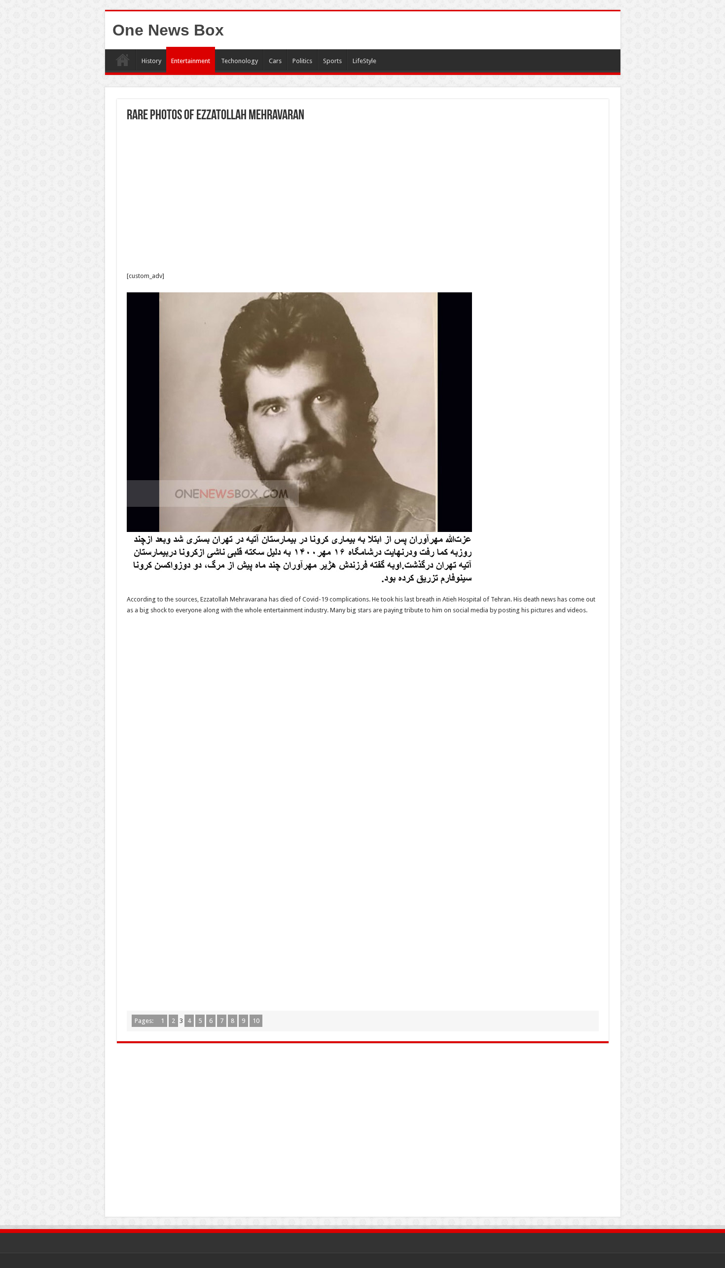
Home (123, 59)
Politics (302, 61)
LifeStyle (364, 61)
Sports (332, 61)
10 (256, 1020)
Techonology (239, 61)
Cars (275, 61)
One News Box (168, 30)
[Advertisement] (363, 197)
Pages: (145, 1020)
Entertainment (190, 61)
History (151, 61)
